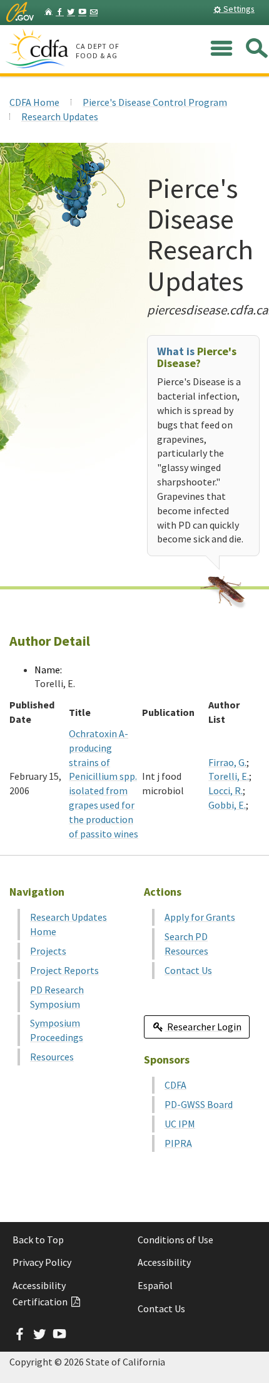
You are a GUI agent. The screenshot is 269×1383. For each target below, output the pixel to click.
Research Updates (59, 116)
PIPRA (178, 1143)
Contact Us (188, 970)
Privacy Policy (42, 1262)
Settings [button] (238, 8)
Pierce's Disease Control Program (155, 102)
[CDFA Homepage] (38, 49)
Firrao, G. (227, 762)
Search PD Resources (186, 943)
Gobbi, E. (227, 805)
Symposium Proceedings (56, 1030)
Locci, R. (225, 790)
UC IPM (180, 1123)
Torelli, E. (228, 776)
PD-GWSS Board (199, 1104)
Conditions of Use (175, 1239)
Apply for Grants (200, 917)
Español (155, 1285)
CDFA (175, 1085)
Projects (48, 951)
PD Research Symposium (57, 996)
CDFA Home (34, 102)
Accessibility (164, 1262)
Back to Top (38, 1239)
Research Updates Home (68, 924)
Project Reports (64, 970)
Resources (52, 1056)
